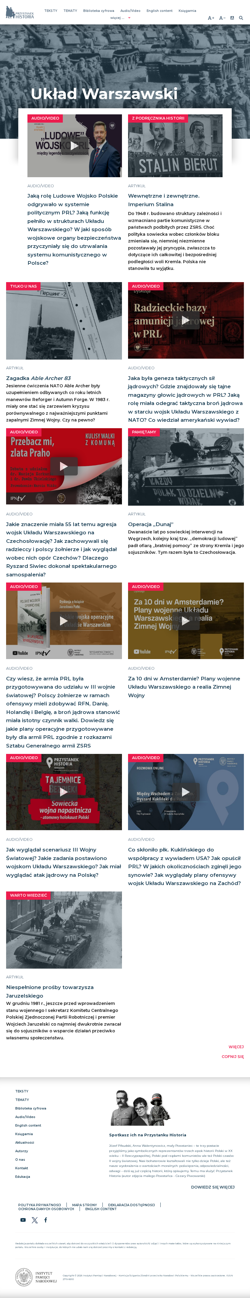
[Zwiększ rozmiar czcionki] (211, 17)
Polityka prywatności (39, 1205)
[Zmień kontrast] (232, 17)
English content (160, 11)
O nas (20, 1160)
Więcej (236, 1047)
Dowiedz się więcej (213, 1187)
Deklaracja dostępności (131, 1205)
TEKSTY (50, 11)
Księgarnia (187, 11)
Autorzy (21, 1151)
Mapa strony (84, 1205)
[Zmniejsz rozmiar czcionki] (222, 17)
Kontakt (21, 1168)
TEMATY (70, 11)
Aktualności (24, 1143)
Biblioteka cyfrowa (98, 11)
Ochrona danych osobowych (46, 1209)
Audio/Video (130, 11)
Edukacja (22, 1177)
